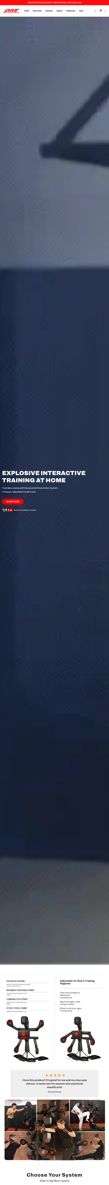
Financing (70, 11)
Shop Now (37, 11)
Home (26, 11)
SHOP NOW (12, 501)
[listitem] (55, 2)
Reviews (49, 11)
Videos (59, 11)
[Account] (95, 11)
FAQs (81, 11)
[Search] (105, 11)
